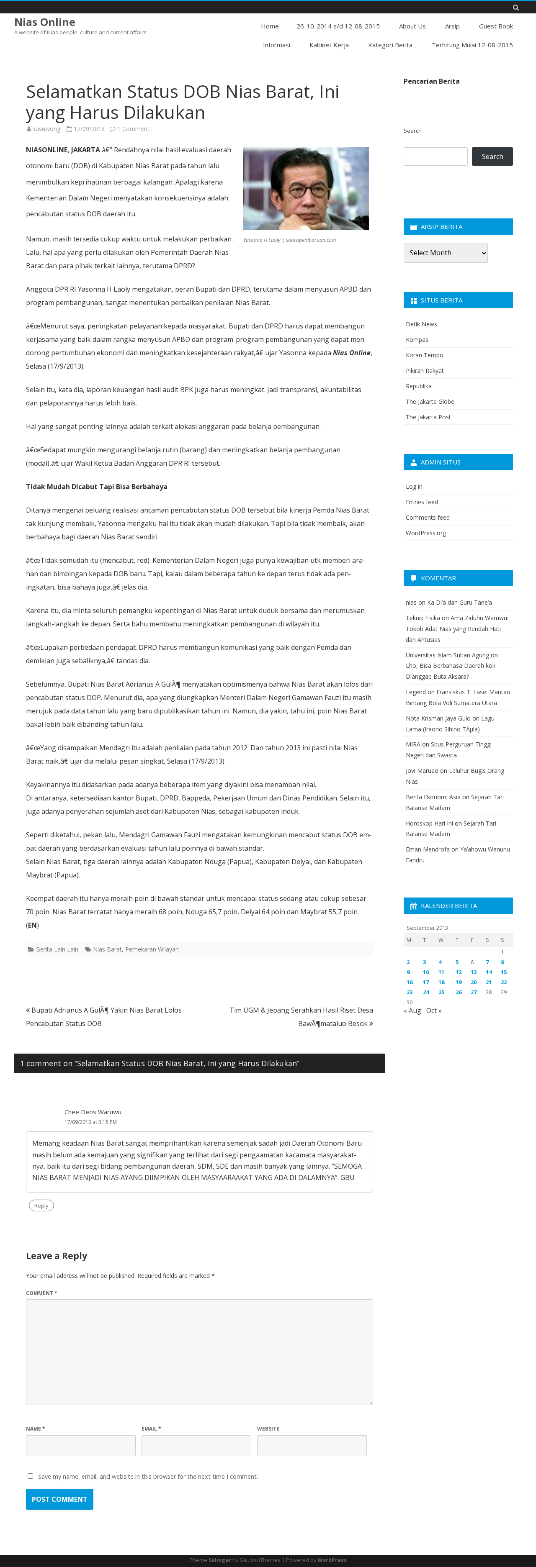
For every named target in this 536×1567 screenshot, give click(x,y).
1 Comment (133, 129)
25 (441, 992)
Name (35, 1428)
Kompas (417, 340)
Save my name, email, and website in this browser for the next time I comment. (148, 1476)
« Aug (412, 1010)
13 (474, 972)
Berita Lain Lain (57, 949)
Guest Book (496, 26)
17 (426, 982)
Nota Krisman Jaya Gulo (438, 718)
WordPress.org (426, 533)
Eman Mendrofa (428, 849)
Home (270, 26)
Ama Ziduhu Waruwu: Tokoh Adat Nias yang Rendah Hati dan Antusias (457, 629)
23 (409, 992)
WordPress (332, 1560)
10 (426, 972)
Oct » (434, 1010)
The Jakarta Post (428, 417)
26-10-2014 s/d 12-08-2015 (338, 26)
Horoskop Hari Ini (429, 823)
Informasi (276, 45)
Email (151, 1428)
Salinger (220, 1560)
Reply (41, 1205)
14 (489, 972)
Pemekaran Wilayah (152, 949)
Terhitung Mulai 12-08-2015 (472, 45)
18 (441, 982)
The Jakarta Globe (430, 401)
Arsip (452, 26)
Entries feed (422, 502)
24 (426, 992)
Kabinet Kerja (329, 45)
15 (504, 972)
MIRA (413, 744)
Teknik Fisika (423, 618)
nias (411, 602)
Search (413, 130)
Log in (414, 486)
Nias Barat (107, 949)
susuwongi (47, 129)
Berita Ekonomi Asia (433, 797)
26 (458, 992)
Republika (419, 386)
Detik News (421, 324)
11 (441, 972)
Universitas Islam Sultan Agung (447, 655)
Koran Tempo (424, 355)
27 (474, 992)
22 (504, 982)
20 (474, 982)
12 (458, 972)
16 (409, 982)
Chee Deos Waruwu (92, 1112)
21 (489, 982)
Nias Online (44, 22)
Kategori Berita (390, 45)
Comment (41, 1293)
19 (458, 982)
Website (268, 1428)
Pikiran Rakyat (425, 370)
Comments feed (428, 517)
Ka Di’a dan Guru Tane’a (459, 602)
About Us (412, 26)
